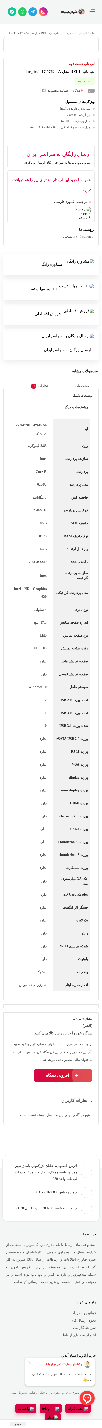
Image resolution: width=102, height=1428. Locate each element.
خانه (92, 33)
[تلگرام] (32, 11)
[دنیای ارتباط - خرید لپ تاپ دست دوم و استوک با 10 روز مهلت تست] (72, 11)
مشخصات (82, 386)
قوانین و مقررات (83, 1313)
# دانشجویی (69, 236)
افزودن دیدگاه (57, 1075)
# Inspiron (86, 236)
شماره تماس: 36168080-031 (56, 1192)
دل (62, 33)
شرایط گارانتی (84, 1328)
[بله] (12, 11)
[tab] (86, 386)
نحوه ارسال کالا (83, 1320)
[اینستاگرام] (43, 11)
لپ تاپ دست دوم (77, 33)
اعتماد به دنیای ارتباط (79, 1335)
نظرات (40, 386)
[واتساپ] (22, 11)
